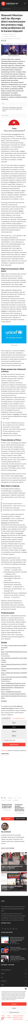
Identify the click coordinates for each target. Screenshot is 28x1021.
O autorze (7, 818)
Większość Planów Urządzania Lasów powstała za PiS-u (7, 806)
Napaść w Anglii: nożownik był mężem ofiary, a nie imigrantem (12, 867)
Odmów (14, 1008)
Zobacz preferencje (14, 1012)
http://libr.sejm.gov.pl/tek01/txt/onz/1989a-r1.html (14, 659)
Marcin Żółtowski (8, 38)
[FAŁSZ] (14, 862)
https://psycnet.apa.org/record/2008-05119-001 (14, 646)
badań (14, 466)
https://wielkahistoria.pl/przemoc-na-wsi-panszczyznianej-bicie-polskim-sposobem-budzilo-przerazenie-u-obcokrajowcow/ (13, 685)
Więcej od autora (20, 818)
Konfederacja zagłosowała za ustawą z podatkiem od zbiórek (12, 886)
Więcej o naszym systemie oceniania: (14, 130)
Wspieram (14, 745)
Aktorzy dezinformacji (13, 970)
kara (16, 797)
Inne (13, 977)
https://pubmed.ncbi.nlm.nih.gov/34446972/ (14, 668)
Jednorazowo (6, 718)
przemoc (9, 800)
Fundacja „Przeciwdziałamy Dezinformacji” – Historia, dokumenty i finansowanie (18, 1017)
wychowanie (15, 800)
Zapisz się (4, 750)
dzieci (23, 151)
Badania (12, 182)
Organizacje (13, 981)
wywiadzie (15, 134)
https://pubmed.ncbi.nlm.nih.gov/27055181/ (14, 664)
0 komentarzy (18, 38)
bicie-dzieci (10, 797)
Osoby (13, 984)
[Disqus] (14, 776)
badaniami (4, 523)
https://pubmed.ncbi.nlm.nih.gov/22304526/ (14, 673)
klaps (19, 797)
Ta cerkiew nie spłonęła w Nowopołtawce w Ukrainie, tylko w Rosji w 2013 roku (19, 807)
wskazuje (3, 311)
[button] (26, 988)
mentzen (4, 800)
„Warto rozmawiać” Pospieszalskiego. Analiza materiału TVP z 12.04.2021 (17, 957)
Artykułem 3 (16, 414)
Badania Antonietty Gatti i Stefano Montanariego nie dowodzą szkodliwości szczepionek (17, 940)
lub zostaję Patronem (19, 718)
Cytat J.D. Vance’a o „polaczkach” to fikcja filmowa (18, 948)
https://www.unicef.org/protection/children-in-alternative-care (14, 678)
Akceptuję (14, 1004)
